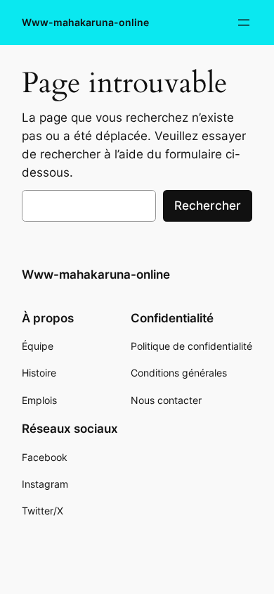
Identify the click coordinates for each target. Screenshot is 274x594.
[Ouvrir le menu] (243, 22)
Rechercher (207, 205)
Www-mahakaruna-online (85, 22)
